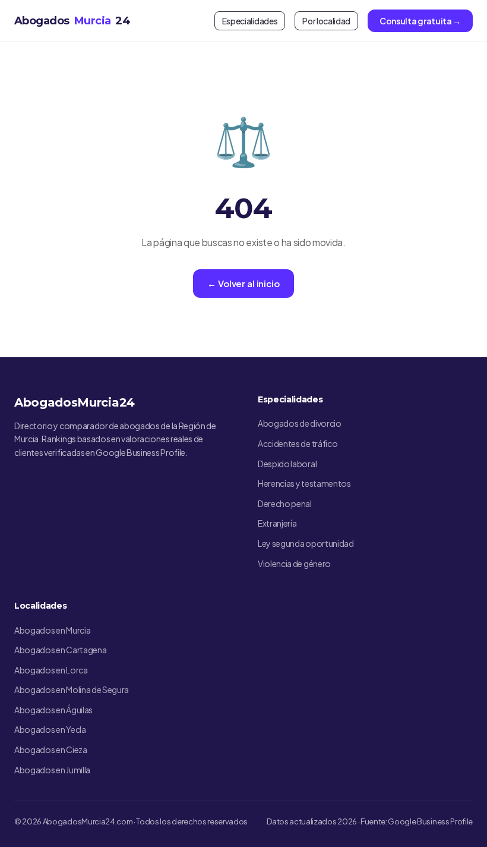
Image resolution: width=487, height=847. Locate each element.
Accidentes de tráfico (297, 443)
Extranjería (277, 523)
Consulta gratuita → (420, 20)
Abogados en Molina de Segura (71, 689)
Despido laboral (287, 463)
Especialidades (250, 20)
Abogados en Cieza (50, 749)
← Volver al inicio (243, 283)
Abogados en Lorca (51, 670)
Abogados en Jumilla (52, 769)
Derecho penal (285, 503)
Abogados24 (72, 20)
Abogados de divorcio (299, 423)
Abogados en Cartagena (60, 649)
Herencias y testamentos (304, 483)
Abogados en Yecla (50, 729)
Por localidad (326, 20)
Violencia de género (294, 563)
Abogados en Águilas (53, 709)
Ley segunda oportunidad (306, 543)
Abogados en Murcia (52, 630)
